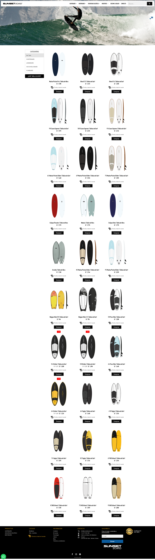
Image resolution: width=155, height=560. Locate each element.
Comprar (59, 91)
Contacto (123, 3)
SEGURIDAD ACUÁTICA (93, 3)
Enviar (112, 541)
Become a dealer (115, 3)
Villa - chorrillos (33, 533)
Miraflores (31, 531)
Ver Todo (28, 55)
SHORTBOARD (30, 59)
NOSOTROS (104, 3)
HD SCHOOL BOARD (31, 66)
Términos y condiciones (59, 541)
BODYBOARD (82, 3)
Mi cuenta (55, 533)
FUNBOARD (29, 70)
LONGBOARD (30, 63)
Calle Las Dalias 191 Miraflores (88, 535)
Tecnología (56, 535)
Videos (55, 537)
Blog (54, 539)
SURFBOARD (73, 3)
